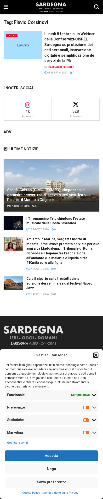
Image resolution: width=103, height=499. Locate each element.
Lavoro (11, 35)
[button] (95, 355)
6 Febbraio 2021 (57, 72)
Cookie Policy (31, 492)
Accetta (51, 456)
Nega (51, 469)
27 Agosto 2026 (19, 206)
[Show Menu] (6, 7)
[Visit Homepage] (51, 7)
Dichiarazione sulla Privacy (60, 492)
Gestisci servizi (17, 442)
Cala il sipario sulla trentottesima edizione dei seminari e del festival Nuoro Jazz (59, 283)
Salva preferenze (51, 482)
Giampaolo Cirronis (61, 67)
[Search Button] (96, 7)
